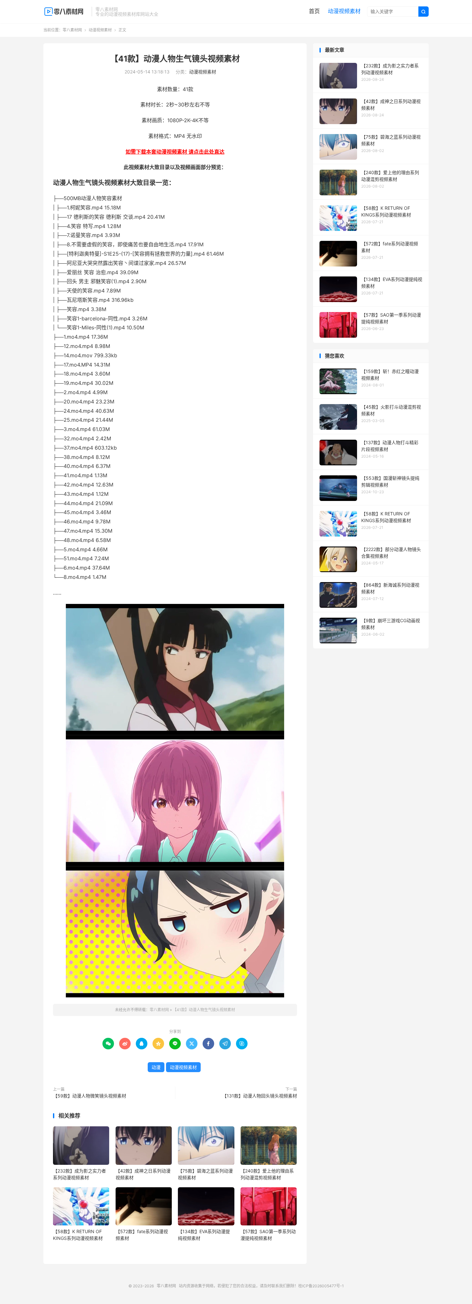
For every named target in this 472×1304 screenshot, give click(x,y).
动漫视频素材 (344, 11)
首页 (314, 11)
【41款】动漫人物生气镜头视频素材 (175, 59)
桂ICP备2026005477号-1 (321, 1285)
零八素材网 (65, 11)
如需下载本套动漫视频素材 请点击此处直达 (175, 151)
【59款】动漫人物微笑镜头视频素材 (89, 1095)
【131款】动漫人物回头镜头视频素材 (259, 1095)
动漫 (156, 1067)
